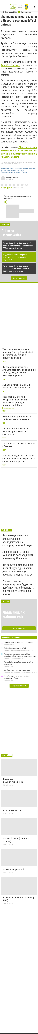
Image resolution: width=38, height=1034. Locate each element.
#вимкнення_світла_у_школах (10, 172)
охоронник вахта (12, 810)
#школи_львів (5, 170)
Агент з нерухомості (13, 869)
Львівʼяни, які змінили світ (14, 614)
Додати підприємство (19, 686)
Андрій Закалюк (10, 65)
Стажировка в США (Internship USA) (18, 899)
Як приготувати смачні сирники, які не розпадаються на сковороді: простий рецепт (18, 540)
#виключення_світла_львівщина (11, 168)
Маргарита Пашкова (12, 177)
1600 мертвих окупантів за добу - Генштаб (18, 445)
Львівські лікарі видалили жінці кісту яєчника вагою (16, 386)
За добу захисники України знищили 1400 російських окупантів (15, 257)
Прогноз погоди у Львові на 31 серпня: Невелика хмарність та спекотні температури (18, 458)
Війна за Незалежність (12, 233)
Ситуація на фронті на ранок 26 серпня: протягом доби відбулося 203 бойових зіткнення (18, 268)
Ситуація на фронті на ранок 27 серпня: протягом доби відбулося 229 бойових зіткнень (18, 245)
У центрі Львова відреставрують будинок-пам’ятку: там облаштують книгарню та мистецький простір (18, 587)
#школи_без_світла (17, 170)
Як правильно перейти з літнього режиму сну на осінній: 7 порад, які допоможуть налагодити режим (19, 371)
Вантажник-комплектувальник (13, 780)
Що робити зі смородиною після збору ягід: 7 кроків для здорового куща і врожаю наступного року (17, 569)
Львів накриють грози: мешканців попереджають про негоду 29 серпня (18, 555)
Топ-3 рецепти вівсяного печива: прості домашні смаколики (15, 431)
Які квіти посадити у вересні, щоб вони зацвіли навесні (17, 418)
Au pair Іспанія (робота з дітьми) (16, 840)
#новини (24, 172)
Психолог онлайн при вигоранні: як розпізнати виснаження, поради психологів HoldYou (15, 401)
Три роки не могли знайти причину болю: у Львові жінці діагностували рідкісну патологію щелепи (17, 353)
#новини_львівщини (29, 168)
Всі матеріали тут (19, 278)
